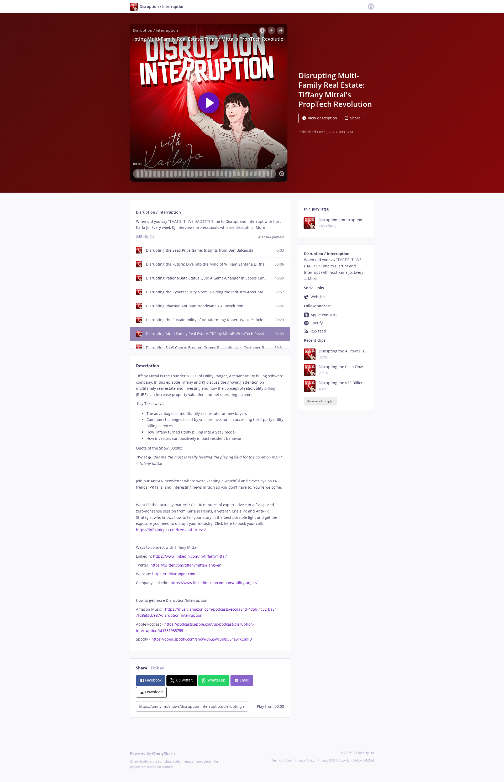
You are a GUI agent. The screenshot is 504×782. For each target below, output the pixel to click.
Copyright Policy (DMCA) (356, 760)
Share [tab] (141, 668)
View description (322, 117)
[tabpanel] (210, 507)
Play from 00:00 (270, 706)
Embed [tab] (158, 668)
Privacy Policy (304, 760)
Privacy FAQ (326, 760)
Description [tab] (147, 365)
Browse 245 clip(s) (320, 401)
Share (355, 117)
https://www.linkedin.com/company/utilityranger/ (214, 582)
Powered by (141, 753)
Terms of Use (281, 760)
